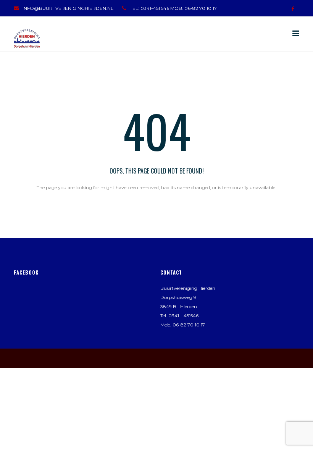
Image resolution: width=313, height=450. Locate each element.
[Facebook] (293, 6)
